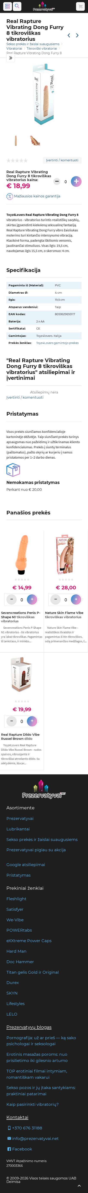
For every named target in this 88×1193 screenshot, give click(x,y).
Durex (12, 982)
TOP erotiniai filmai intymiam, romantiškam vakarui (36, 1074)
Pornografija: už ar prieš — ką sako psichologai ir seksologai (41, 1041)
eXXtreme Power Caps (28, 940)
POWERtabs (19, 930)
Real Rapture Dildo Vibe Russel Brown (20, 736)
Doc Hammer (20, 961)
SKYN (12, 993)
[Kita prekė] (77, 35)
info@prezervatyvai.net (35, 1138)
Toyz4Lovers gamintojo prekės (57, 343)
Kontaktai (17, 1117)
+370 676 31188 (27, 1127)
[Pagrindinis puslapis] (44, 6)
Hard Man (16, 951)
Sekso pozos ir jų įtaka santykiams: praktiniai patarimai (41, 1090)
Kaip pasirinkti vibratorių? (32, 1104)
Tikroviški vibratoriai (42, 48)
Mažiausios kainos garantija (36, 196)
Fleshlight (16, 898)
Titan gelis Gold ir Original (32, 972)
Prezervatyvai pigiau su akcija (36, 849)
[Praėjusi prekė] (69, 35)
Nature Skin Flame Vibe (64, 615)
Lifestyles (15, 1003)
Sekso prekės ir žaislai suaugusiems (33, 44)
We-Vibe (14, 919)
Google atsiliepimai (25, 864)
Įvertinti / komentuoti (62, 160)
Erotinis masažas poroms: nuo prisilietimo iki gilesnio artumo (37, 1057)
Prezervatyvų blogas (28, 1027)
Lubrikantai (18, 828)
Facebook (22, 1149)
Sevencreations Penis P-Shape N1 (20, 617)
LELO (11, 1014)
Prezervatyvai (20, 818)
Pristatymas (18, 875)
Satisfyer (14, 909)
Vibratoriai (14, 48)
